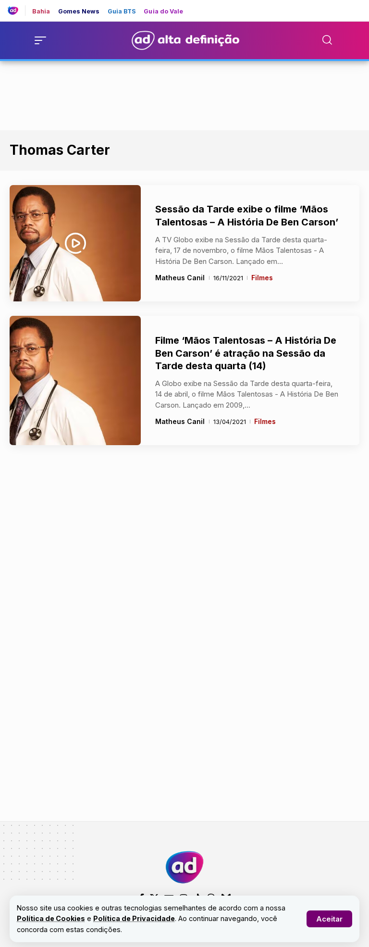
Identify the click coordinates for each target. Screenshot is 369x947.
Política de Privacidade (134, 918)
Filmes (262, 278)
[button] (329, 918)
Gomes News (79, 12)
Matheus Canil (180, 278)
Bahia (41, 12)
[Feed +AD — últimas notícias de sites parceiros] (16, 10)
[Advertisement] (184, 93)
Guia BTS (122, 12)
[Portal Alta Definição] (184, 867)
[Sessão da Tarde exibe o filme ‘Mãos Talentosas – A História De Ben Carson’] (75, 243)
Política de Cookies (51, 918)
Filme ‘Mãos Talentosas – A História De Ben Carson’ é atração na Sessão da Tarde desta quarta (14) (245, 353)
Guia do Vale (163, 12)
